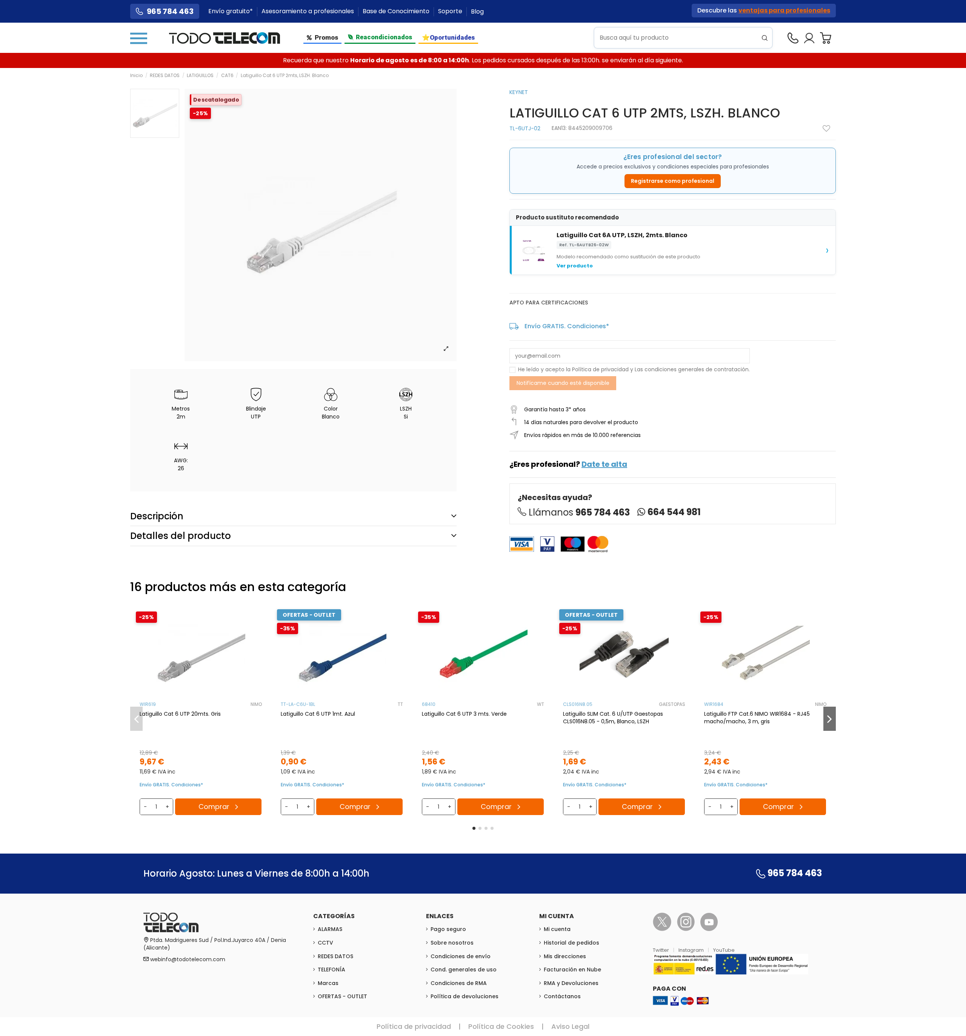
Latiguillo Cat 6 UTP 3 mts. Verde (464, 714)
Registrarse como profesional (672, 181)
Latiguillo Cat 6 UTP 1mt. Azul (318, 714)
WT (540, 704)
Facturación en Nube (572, 969)
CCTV (325, 942)
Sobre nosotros (452, 942)
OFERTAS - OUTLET (342, 996)
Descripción (156, 516)
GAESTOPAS (672, 704)
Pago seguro (448, 929)
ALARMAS (330, 929)
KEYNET (518, 92)
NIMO (256, 704)
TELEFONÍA (331, 969)
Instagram (691, 950)
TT (400, 704)
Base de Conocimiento (397, 11)
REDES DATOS (335, 956)
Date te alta (604, 464)
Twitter (661, 950)
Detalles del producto (180, 536)
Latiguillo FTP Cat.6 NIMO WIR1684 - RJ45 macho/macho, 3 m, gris (757, 717)
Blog (477, 11)
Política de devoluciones (464, 996)
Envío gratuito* (231, 11)
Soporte (451, 11)
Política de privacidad (600, 369)
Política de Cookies (501, 1026)
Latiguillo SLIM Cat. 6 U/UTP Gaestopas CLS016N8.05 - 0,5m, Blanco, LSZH (613, 717)
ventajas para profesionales (784, 10)
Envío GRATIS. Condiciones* (567, 326)
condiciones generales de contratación (697, 369)
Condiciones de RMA (459, 983)
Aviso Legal (570, 1026)
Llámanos (579, 512)
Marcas (328, 983)
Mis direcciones (565, 956)
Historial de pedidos (571, 942)
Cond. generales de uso (464, 969)
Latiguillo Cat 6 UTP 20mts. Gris (180, 714)
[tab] (293, 516)
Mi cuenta (557, 929)
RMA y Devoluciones (571, 983)
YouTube (724, 950)
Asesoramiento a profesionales (308, 11)
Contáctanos (562, 996)
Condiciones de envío (461, 956)
